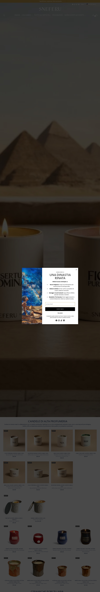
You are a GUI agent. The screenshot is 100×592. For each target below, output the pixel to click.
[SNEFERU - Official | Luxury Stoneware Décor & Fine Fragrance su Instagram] (59, 320)
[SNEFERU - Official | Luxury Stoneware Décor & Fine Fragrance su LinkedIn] (64, 320)
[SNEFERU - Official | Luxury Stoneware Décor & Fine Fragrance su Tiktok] (61, 320)
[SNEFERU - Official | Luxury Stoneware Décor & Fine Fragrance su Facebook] (56, 320)
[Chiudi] (76, 269)
